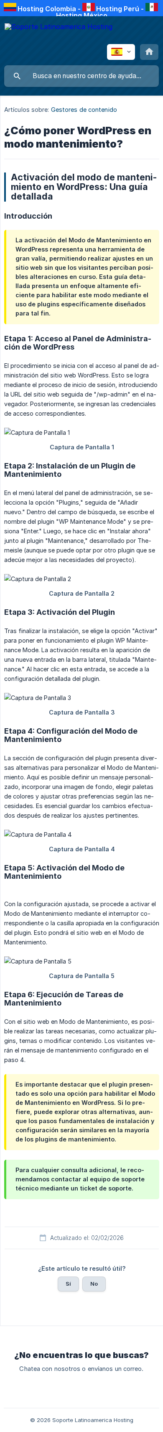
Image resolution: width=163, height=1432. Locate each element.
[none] (58, 32)
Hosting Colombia (47, 9)
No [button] (94, 1283)
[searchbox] (81, 76)
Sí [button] (68, 1283)
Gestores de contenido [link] (84, 109)
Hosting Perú (117, 9)
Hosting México (81, 15)
